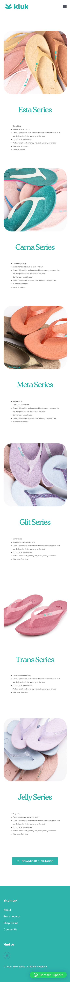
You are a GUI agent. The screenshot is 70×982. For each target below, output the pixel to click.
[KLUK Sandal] (16, 6)
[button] (48, 975)
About (7, 910)
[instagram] (7, 955)
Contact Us (10, 929)
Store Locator (12, 916)
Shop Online (11, 923)
